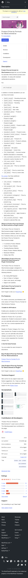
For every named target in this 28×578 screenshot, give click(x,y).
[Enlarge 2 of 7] (11, 401)
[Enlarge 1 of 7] (11, 394)
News (3, 519)
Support (5, 61)
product (24, 460)
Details (5, 45)
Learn (3, 530)
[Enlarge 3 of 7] (11, 407)
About (3, 517)
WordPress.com (6, 543)
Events (17, 532)
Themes (17, 519)
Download (5, 40)
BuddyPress (5, 550)
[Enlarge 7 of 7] (24, 405)
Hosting (3, 522)
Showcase (18, 517)
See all (25, 496)
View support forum (6, 507)
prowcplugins (6, 36)
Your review (4, 496)
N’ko (6, 557)
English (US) (24, 457)
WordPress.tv (5, 538)
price (20, 460)
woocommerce (22, 466)
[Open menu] (25, 2)
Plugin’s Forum (14, 385)
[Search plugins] (17, 17)
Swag (17, 538)
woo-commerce (22, 463)
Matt (3, 545)
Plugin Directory (5, 6)
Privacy (3, 525)
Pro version (4, 176)
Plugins (17, 522)
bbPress (4, 548)
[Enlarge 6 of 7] (24, 399)
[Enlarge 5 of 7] (24, 394)
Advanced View (5, 471)
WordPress (19, 292)
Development (6, 57)
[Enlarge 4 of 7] (11, 412)
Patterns (17, 525)
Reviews (5, 49)
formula (16, 460)
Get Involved (18, 530)
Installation (6, 53)
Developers (4, 535)
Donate (17, 535)
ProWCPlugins (8, 432)
